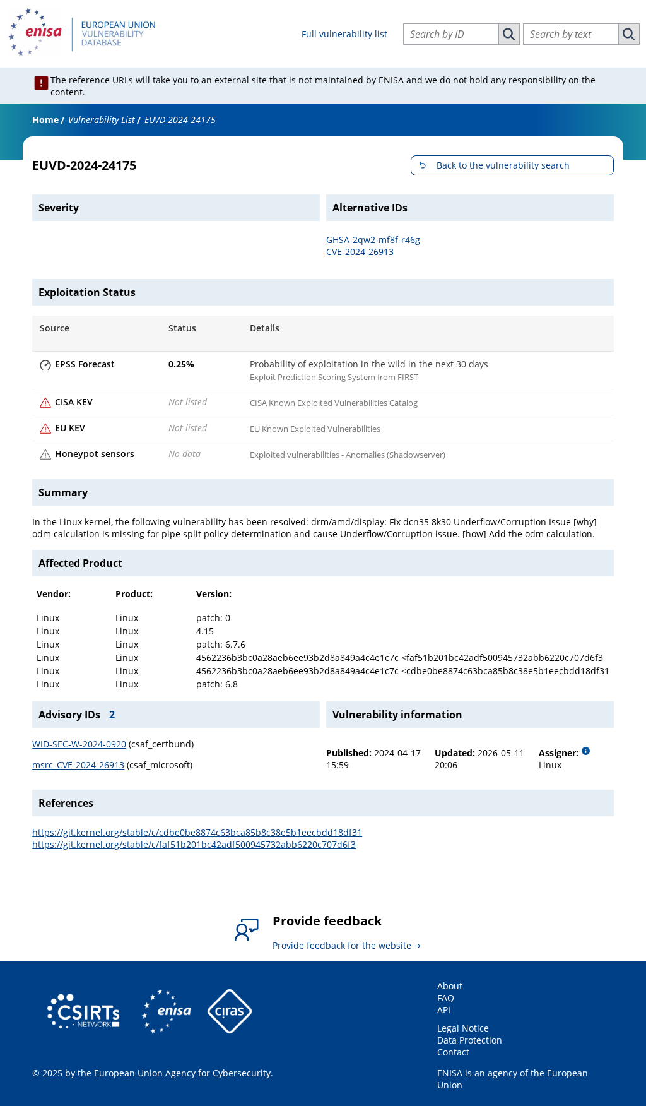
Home (45, 120)
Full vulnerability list (344, 34)
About (449, 986)
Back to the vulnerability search (503, 165)
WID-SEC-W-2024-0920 (79, 744)
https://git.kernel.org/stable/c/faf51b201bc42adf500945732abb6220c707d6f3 (194, 844)
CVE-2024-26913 (360, 252)
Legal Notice (463, 1028)
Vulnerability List (101, 120)
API (443, 1010)
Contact (453, 1052)
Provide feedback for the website (342, 945)
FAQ (445, 998)
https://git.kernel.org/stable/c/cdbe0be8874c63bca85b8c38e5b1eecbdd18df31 (197, 832)
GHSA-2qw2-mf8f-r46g (373, 240)
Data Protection (469, 1040)
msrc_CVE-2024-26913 (78, 765)
